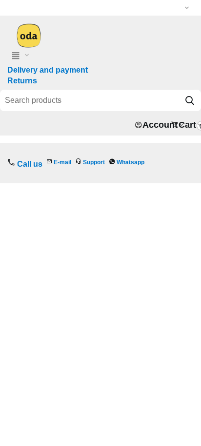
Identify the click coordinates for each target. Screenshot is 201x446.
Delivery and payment (47, 70)
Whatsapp (130, 162)
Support (94, 162)
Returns (22, 81)
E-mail (62, 162)
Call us (29, 164)
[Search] (190, 100)
